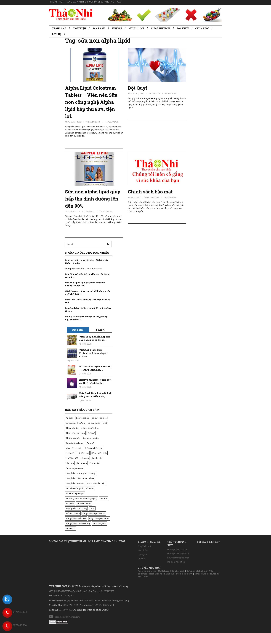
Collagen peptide (91, 438)
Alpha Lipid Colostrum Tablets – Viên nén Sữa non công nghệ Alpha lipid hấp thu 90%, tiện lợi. (91, 102)
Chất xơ (91, 433)
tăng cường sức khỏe (99, 518)
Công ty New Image (75, 443)
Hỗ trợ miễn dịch (99, 453)
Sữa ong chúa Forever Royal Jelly (81, 498)
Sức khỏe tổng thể (74, 488)
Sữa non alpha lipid (197, 570)
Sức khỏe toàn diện (96, 483)
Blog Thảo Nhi (144, 546)
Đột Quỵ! (137, 88)
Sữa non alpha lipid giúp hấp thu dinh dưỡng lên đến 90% (92, 199)
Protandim (94, 463)
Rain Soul (169, 573)
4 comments (88, 211)
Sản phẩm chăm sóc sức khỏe (80, 478)
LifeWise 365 (72, 458)
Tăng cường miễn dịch (76, 518)
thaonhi (103, 498)
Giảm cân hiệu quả (93, 448)
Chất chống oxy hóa (75, 433)
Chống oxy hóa (73, 438)
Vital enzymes (160, 28)
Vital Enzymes (99, 523)
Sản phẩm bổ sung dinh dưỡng (80, 473)
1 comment (154, 93)
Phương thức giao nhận (178, 557)
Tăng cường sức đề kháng (78, 523)
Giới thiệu (79, 28)
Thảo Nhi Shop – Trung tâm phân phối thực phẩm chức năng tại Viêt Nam (85, 1)
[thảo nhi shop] (70, 14)
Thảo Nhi (70, 503)
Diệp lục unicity (184, 573)
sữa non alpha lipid (75, 493)
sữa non (90, 488)
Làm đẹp (85, 458)
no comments (93, 121)
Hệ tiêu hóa (83, 453)
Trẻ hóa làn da (73, 513)
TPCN (92, 508)
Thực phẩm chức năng (76, 508)
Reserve (117, 28)
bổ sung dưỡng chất (97, 422)
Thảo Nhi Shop (84, 503)
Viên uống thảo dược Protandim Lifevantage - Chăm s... (93, 353)
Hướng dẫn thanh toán (178, 553)
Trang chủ (59, 28)
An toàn (69, 417)
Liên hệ (56, 34)
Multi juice (136, 28)
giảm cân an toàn (74, 448)
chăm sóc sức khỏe (90, 428)
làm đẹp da (97, 458)
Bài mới (100, 329)
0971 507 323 (66, 609)
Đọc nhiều (77, 329)
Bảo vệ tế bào (82, 417)
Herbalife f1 (155, 573)
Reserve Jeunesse (74, 468)
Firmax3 (90, 443)
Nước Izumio (201, 573)
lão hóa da (82, 463)
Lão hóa (70, 463)
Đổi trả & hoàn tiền (176, 561)
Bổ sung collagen (100, 417)
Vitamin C (70, 528)
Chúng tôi (202, 28)
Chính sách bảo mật (150, 192)
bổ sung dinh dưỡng (75, 422)
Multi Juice (163, 570)
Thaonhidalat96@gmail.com (66, 616)
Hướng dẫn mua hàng (177, 549)
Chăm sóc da (72, 428)
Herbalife (70, 453)
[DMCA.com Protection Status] (58, 621)
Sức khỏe (183, 28)
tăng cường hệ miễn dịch (93, 513)
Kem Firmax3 (177, 570)
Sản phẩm (99, 28)
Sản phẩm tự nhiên (75, 483)
